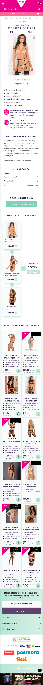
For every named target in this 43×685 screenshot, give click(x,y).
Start (6, 18)
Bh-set (36, 18)
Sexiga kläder (14, 18)
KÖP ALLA (33, 272)
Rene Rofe (25, 25)
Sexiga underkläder (26, 18)
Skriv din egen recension (21, 204)
